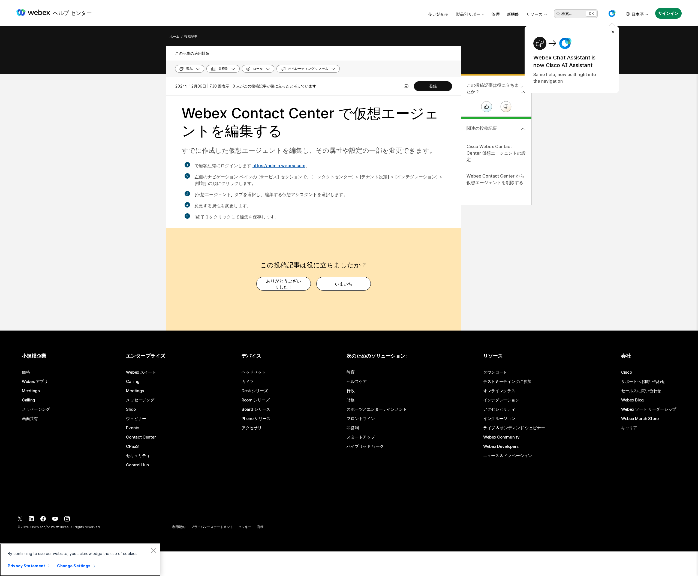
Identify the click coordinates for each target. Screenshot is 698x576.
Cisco (626, 372)
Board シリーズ (256, 409)
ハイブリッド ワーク (365, 446)
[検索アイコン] (558, 14)
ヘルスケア (357, 381)
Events (132, 428)
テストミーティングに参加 (507, 381)
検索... (566, 13)
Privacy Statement (26, 565)
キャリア (629, 428)
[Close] (153, 550)
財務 (350, 400)
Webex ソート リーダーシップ (648, 409)
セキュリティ (138, 456)
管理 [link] (496, 14)
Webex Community (501, 437)
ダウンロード (495, 372)
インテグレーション (501, 400)
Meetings (31, 391)
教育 (350, 372)
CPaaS (132, 446)
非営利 (353, 428)
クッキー (244, 527)
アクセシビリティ (499, 409)
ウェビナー (136, 419)
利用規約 (178, 527)
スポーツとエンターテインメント (377, 409)
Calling (28, 400)
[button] (612, 14)
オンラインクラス (499, 391)
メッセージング (36, 409)
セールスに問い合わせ (641, 391)
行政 (350, 391)
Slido (131, 409)
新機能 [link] (513, 14)
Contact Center (141, 437)
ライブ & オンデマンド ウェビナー (514, 428)
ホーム (174, 36)
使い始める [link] (438, 14)
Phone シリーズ (256, 419)
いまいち (343, 284)
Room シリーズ (255, 400)
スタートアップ (361, 437)
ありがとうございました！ (283, 284)
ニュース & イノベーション (507, 456)
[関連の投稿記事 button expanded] (523, 128)
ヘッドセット (254, 372)
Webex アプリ (35, 381)
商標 (260, 527)
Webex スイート (141, 372)
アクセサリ (252, 428)
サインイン (668, 13)
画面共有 (30, 419)
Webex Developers (501, 446)
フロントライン (361, 419)
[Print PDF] (406, 86)
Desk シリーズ (255, 391)
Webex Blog (632, 400)
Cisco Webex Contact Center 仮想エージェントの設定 (496, 153)
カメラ (248, 381)
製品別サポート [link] (470, 14)
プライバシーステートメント (212, 527)
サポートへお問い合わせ (643, 381)
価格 (26, 372)
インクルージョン (499, 419)
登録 (433, 86)
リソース (534, 14)
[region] (80, 559)
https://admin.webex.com (278, 165)
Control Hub (137, 465)
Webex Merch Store (640, 419)
